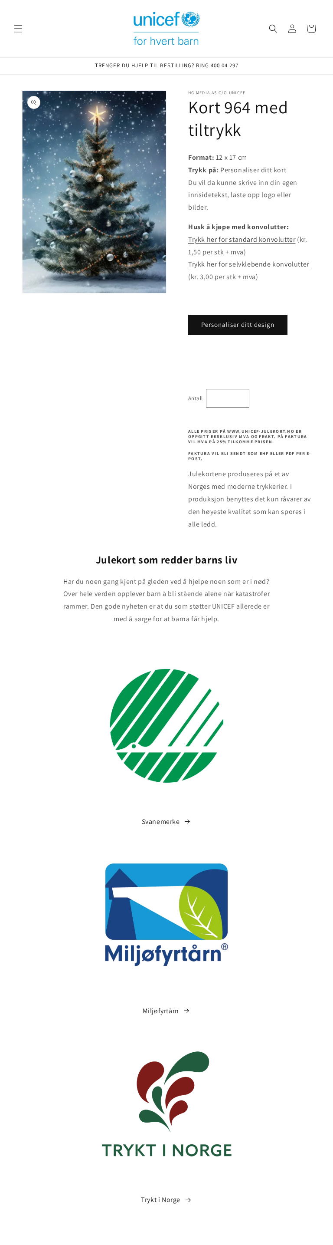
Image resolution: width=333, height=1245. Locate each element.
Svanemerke (161, 821)
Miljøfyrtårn (161, 1010)
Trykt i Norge (160, 1199)
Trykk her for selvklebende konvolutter (248, 264)
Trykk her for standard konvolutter (241, 239)
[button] (18, 28)
